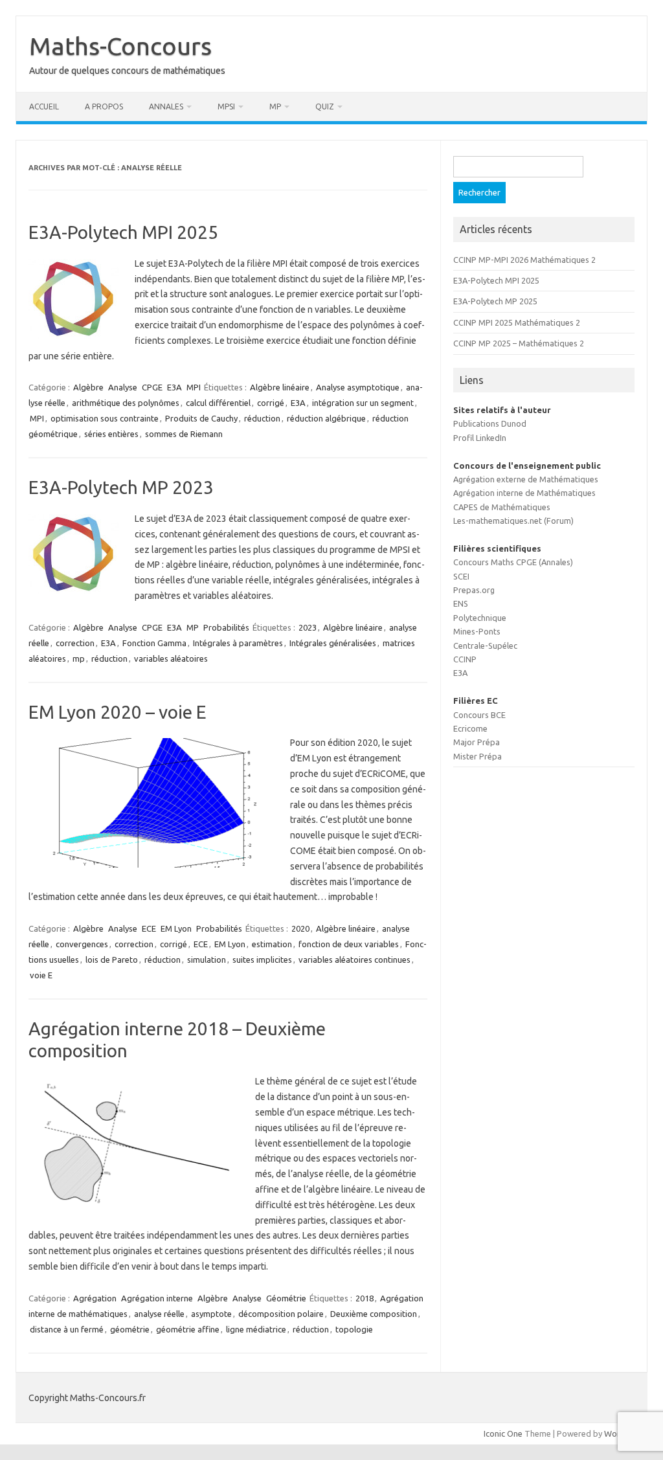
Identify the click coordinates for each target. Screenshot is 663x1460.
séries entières (111, 433)
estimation (272, 944)
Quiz (324, 106)
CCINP (465, 659)
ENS (460, 603)
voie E (41, 975)
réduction (262, 418)
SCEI (461, 576)
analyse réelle (159, 1313)
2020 (300, 928)
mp (79, 658)
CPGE (152, 387)
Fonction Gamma (154, 642)
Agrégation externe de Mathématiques (525, 479)
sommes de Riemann (184, 433)
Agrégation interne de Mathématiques (524, 492)
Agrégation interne (157, 1298)
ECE (149, 928)
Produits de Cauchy (201, 418)
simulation (206, 959)
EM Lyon (176, 928)
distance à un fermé (67, 1329)
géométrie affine (187, 1329)
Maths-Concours (120, 46)
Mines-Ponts (476, 631)
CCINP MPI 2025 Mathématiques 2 (516, 322)
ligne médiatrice (256, 1329)
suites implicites (262, 959)
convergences (82, 944)
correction (75, 642)
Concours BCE (479, 714)
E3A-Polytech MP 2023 (121, 487)
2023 (307, 627)
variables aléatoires (171, 658)
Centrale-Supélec (485, 645)
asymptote (211, 1313)
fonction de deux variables (348, 944)
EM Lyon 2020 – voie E (117, 712)
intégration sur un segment (363, 402)
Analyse (122, 387)
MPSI (226, 106)
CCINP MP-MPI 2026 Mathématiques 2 (524, 259)
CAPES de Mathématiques (501, 506)
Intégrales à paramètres (238, 642)
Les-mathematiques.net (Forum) (513, 520)
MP (275, 106)
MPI (193, 387)
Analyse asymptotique (357, 387)
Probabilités (226, 627)
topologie (354, 1329)
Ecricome (470, 728)
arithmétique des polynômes (125, 402)
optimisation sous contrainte (105, 418)
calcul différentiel (218, 402)
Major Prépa (476, 742)
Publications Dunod (489, 423)
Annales (166, 106)
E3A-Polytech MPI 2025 (123, 232)
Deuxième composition (373, 1313)
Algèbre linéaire (279, 387)
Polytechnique (479, 617)
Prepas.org (474, 589)
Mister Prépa (477, 756)
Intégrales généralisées (332, 642)
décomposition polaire (281, 1313)
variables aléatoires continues (354, 959)
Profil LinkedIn (479, 437)
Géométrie (286, 1298)
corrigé (270, 402)
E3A (174, 387)
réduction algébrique (326, 418)
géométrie (130, 1329)
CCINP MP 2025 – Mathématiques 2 (518, 343)
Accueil (44, 106)
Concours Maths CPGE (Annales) (513, 562)
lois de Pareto (111, 959)
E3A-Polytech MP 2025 (495, 301)
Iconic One (503, 1433)
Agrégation (95, 1298)
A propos (104, 106)
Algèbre (88, 387)
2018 (364, 1298)
